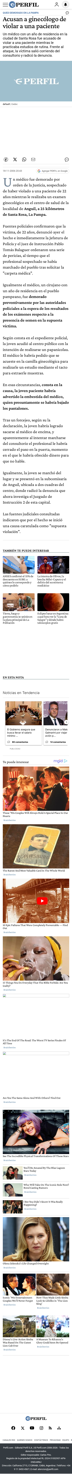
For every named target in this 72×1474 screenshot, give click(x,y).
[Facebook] (13, 1428)
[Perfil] (36, 1420)
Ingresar (56, 4)
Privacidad (55, 1440)
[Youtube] (32, 1428)
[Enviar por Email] (33, 159)
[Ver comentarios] (66, 14)
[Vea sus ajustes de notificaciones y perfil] (65, 4)
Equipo (65, 1440)
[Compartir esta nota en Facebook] (6, 159)
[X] (22, 1428)
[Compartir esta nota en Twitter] (15, 159)
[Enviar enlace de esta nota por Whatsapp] (24, 159)
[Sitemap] (59, 1428)
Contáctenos (41, 1440)
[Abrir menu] (5, 5)
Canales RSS (9, 1440)
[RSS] (50, 1428)
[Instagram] (41, 1428)
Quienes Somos (24, 1440)
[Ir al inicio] (24, 4)
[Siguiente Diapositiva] (66, 722)
